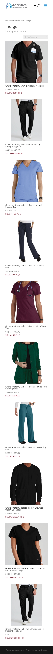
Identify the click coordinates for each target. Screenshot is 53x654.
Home (8, 20)
